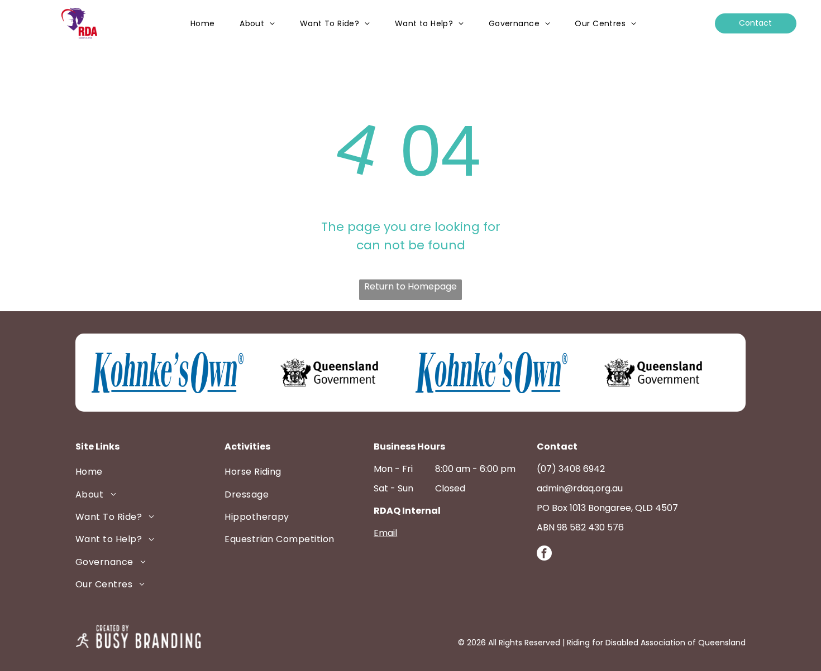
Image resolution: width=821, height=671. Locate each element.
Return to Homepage (410, 286)
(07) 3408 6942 (571, 468)
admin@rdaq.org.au (580, 488)
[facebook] (544, 554)
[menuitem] (202, 23)
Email (385, 533)
